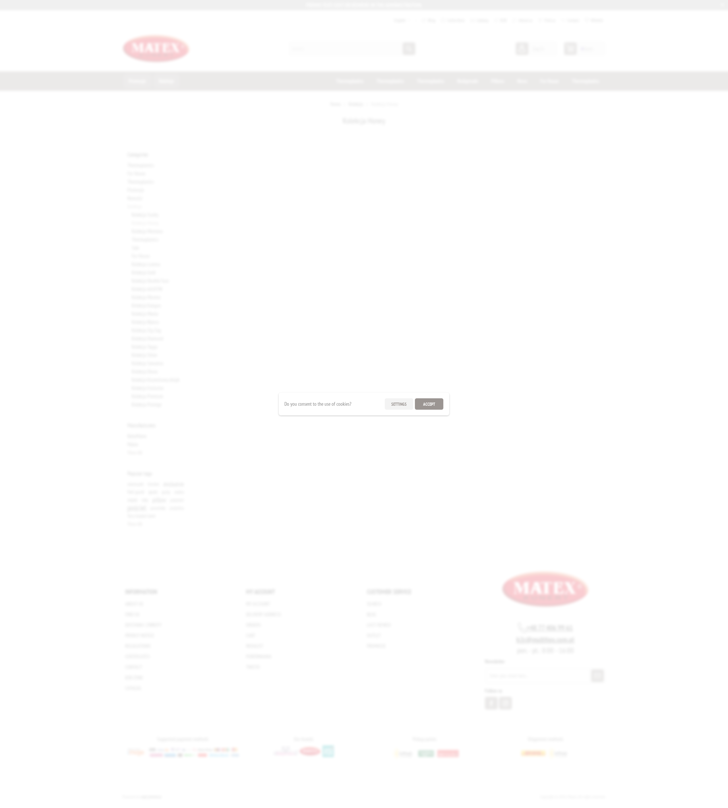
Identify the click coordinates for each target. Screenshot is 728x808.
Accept (429, 404)
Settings (399, 404)
